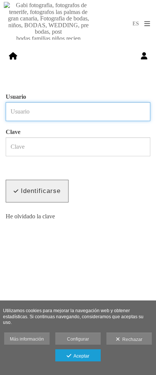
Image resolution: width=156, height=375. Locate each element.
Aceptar (80, 356)
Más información (27, 339)
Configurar (78, 339)
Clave (13, 132)
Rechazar (131, 339)
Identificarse (40, 191)
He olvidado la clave (30, 216)
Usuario (16, 96)
